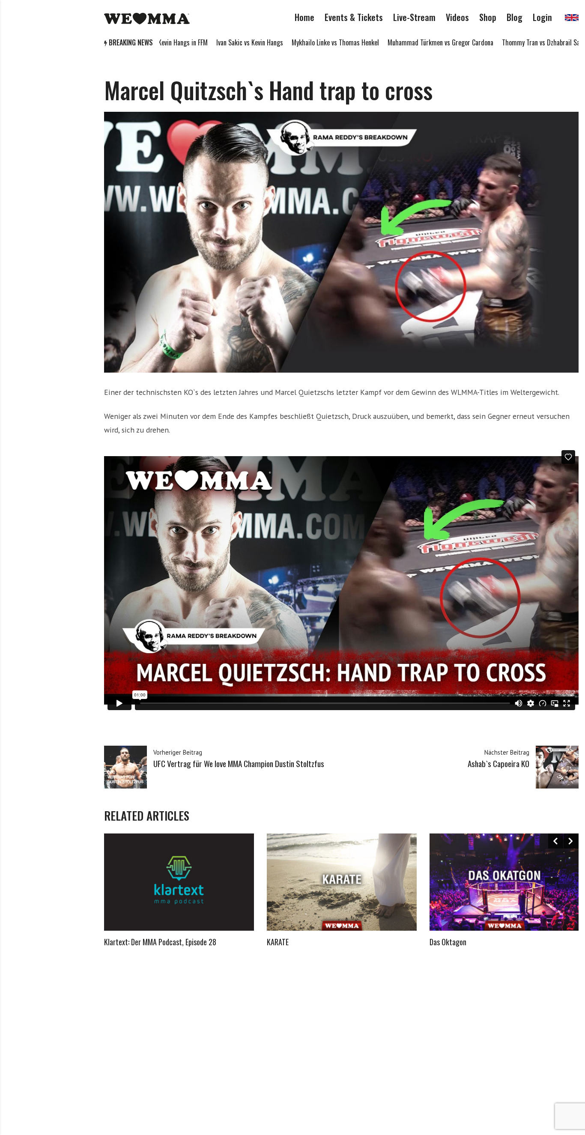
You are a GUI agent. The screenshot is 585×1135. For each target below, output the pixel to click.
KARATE (278, 941)
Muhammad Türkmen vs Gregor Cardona (400, 42)
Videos (457, 17)
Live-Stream (414, 17)
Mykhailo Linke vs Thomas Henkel (294, 42)
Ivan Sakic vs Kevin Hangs (209, 42)
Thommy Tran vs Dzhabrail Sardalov (508, 42)
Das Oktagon (448, 941)
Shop (487, 17)
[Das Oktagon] (504, 882)
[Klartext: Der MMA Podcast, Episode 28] (179, 882)
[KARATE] (342, 882)
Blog (514, 17)
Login (542, 17)
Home (304, 17)
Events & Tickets (354, 17)
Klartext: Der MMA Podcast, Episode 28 (160, 941)
